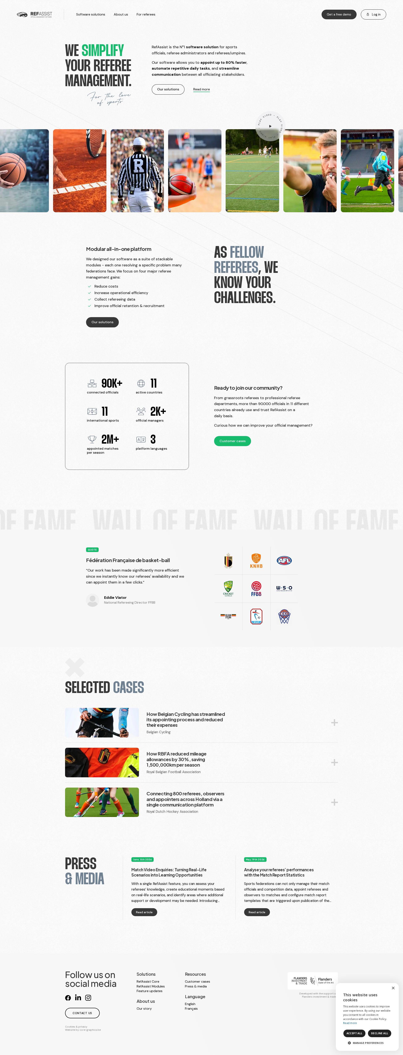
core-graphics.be (90, 1030)
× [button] (393, 988)
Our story (144, 1008)
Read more (201, 89)
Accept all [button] (354, 1033)
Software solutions (90, 14)
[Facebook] (68, 998)
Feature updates (149, 991)
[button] (367, 1043)
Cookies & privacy (76, 1026)
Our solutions (168, 89)
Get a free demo (339, 14)
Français (191, 1008)
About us (121, 14)
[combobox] (384, 988)
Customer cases (233, 441)
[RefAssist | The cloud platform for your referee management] (34, 14)
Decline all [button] (379, 1033)
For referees (146, 14)
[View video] (270, 125)
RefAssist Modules (151, 986)
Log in (376, 14)
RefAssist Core (148, 981)
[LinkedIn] (78, 997)
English (190, 1004)
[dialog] (367, 1017)
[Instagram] (88, 997)
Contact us (82, 1013)
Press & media (196, 986)
